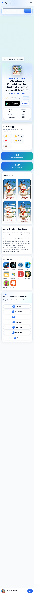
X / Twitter (17, 312)
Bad (7, 146)
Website (25, 103)
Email (17, 338)
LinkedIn (17, 322)
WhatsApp (17, 333)
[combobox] (17, 10)
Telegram (17, 327)
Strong (18, 135)
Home (5, 59)
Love (8, 141)
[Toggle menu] (31, 3)
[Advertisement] (17, 34)
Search (28, 11)
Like (8, 135)
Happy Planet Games (18, 93)
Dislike (18, 141)
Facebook (17, 317)
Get (30, 591)
